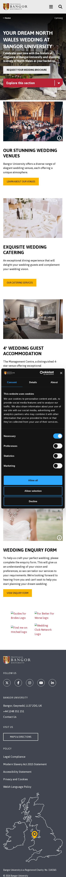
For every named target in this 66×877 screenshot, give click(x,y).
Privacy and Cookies (15, 779)
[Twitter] (7, 682)
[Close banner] (61, 373)
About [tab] (54, 382)
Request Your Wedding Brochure (27, 70)
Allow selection (33, 490)
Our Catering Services (20, 282)
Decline (33, 501)
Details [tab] (33, 382)
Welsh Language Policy (17, 786)
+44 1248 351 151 (13, 711)
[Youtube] (41, 682)
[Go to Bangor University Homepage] (15, 6)
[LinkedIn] (52, 682)
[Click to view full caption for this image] (59, 138)
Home (8, 18)
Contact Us (9, 716)
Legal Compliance (14, 756)
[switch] (57, 446)
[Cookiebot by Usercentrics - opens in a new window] (40, 373)
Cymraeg (58, 18)
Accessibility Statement (17, 771)
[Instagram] (29, 682)
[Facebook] (18, 682)
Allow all (33, 480)
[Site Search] (59, 6)
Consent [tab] (12, 382)
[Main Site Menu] (51, 6)
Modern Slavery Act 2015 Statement (25, 764)
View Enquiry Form (17, 593)
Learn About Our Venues (21, 181)
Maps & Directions (20, 737)
